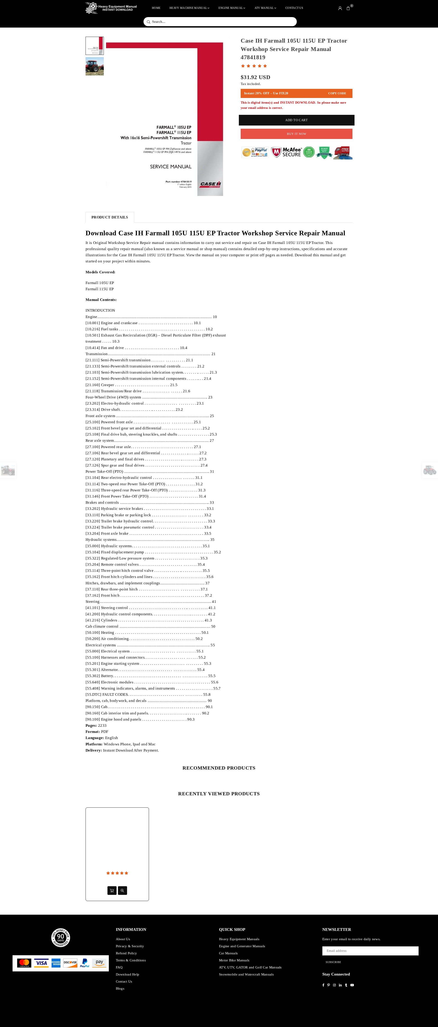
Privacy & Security (130, 946)
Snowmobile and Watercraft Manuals (246, 974)
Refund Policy (126, 953)
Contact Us (294, 8)
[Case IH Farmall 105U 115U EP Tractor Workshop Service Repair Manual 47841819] (95, 46)
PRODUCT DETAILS (109, 217)
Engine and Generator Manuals (242, 946)
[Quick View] (122, 890)
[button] (348, 8)
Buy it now (296, 134)
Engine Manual (231, 8)
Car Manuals (228, 953)
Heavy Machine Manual (188, 8)
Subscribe (333, 962)
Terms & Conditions (131, 960)
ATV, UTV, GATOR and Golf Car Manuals (250, 967)
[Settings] (340, 8)
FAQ (119, 967)
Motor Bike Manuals (234, 960)
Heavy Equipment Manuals (239, 939)
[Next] (223, 116)
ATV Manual (264, 8)
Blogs (120, 988)
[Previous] (112, 116)
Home (156, 8)
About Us (123, 939)
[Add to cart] (112, 890)
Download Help (127, 974)
